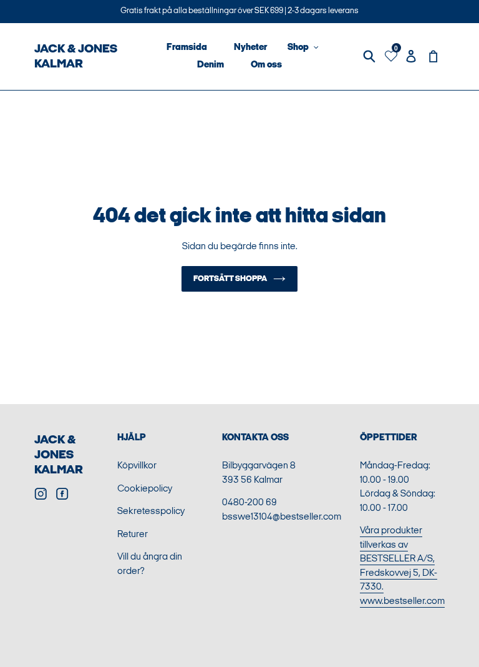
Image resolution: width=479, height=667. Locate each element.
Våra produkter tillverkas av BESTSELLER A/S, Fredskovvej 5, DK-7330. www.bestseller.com (402, 566)
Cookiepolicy (144, 489)
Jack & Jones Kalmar (58, 454)
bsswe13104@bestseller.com (281, 517)
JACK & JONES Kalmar (75, 56)
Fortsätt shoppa (230, 279)
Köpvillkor (137, 466)
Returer (132, 534)
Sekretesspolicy (151, 511)
